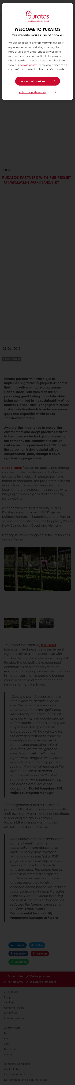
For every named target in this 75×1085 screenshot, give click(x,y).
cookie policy (28, 65)
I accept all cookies (32, 81)
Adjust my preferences (32, 92)
